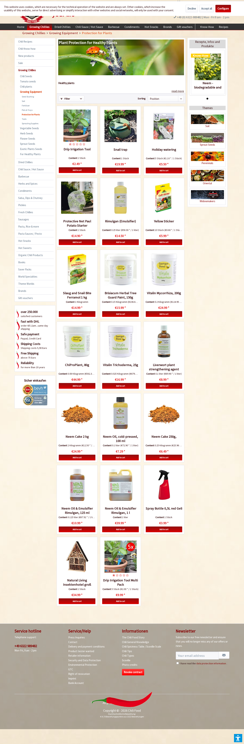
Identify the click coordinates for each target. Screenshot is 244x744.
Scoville (126, 660)
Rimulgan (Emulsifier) (120, 221)
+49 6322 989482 (25, 646)
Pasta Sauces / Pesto (30, 233)
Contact (72, 642)
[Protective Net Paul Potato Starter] (77, 198)
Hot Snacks (24, 241)
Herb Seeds (26, 133)
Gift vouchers (25, 298)
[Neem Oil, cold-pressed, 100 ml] (120, 413)
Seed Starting (28, 96)
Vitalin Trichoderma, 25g (120, 365)
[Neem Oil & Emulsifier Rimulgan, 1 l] (120, 485)
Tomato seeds (28, 81)
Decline (192, 8)
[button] (238, 738)
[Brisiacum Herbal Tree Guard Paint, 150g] (120, 269)
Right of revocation (79, 674)
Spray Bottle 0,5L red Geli (164, 508)
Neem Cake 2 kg (77, 436)
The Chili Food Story (133, 637)
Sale (20, 63)
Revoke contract (133, 672)
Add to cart (77, 170)
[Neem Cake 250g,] (164, 413)
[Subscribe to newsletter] (224, 655)
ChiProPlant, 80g (77, 365)
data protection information (211, 663)
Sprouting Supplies (30, 123)
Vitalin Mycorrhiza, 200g (164, 293)
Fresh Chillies (25, 212)
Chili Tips (127, 651)
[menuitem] (20, 27)
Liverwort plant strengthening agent (164, 367)
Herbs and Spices (28, 183)
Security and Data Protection (84, 660)
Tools (24, 119)
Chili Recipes (25, 41)
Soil (23, 101)
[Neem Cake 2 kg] (77, 413)
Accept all (206, 8)
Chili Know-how (27, 48)
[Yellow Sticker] (164, 198)
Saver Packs (24, 269)
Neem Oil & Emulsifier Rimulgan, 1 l (120, 510)
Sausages (23, 219)
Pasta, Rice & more (28, 226)
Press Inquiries (76, 637)
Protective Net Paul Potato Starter (77, 223)
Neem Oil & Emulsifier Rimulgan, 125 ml (77, 510)
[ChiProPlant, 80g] (77, 341)
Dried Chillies (25, 162)
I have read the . (203, 663)
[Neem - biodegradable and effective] (208, 67)
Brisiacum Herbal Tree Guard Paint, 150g (120, 295)
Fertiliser (26, 105)
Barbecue (23, 176)
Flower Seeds (27, 138)
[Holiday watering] (164, 126)
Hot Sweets (25, 248)
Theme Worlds (26, 283)
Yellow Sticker (164, 221)
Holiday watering (164, 149)
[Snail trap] (120, 126)
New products (26, 56)
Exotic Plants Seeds (31, 149)
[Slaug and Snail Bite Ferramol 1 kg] (77, 269)
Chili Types (128, 655)
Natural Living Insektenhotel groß (77, 582)
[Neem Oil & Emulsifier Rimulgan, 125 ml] (77, 485)
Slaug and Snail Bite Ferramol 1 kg (77, 295)
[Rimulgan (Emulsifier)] (120, 198)
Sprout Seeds (27, 143)
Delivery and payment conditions (86, 646)
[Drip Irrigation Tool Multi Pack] (120, 557)
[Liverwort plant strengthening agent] (164, 341)
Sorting (142, 98)
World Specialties (27, 276)
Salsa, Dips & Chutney (30, 198)
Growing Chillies (27, 70)
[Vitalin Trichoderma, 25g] (120, 341)
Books (21, 262)
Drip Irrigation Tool (77, 149)
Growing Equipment (31, 91)
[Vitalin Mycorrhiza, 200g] (164, 269)
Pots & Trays (27, 110)
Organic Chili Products (30, 255)
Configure (223, 8)
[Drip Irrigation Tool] (77, 126)
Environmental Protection (82, 664)
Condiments (25, 190)
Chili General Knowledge (135, 642)
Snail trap (120, 149)
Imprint (72, 678)
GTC (70, 669)
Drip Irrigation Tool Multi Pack (120, 582)
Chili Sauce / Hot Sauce (31, 169)
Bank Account (76, 683)
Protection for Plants (31, 114)
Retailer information (79, 655)
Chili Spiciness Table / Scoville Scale (141, 646)
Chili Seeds (26, 76)
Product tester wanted (81, 651)
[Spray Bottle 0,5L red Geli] (164, 485)
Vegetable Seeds (29, 128)
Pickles (22, 205)
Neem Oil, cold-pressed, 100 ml (120, 438)
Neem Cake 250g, (163, 436)
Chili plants (26, 86)
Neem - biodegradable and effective (207, 85)
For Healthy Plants (30, 154)
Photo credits (129, 664)
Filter (67, 98)
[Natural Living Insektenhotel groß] (77, 557)
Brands (22, 291)
